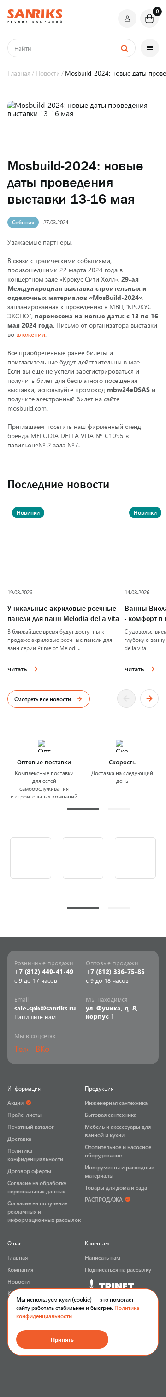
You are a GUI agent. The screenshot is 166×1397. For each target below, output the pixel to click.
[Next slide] (149, 698)
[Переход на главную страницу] (34, 16)
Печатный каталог (30, 1126)
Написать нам (102, 1257)
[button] (83, 809)
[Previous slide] (126, 698)
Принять (62, 1339)
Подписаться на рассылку (118, 1269)
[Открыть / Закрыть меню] (150, 48)
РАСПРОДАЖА (104, 1199)
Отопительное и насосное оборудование (118, 1151)
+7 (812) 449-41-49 (43, 972)
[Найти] (124, 48)
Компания (20, 1269)
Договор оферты (29, 1170)
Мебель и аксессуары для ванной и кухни (118, 1131)
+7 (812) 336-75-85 (115, 972)
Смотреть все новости (42, 699)
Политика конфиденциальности (35, 1154)
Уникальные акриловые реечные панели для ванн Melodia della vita (63, 613)
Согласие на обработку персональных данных (36, 1187)
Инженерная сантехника (116, 1102)
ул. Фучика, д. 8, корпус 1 (112, 1012)
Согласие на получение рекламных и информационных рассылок (44, 1211)
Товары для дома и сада (116, 1187)
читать (17, 668)
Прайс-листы (24, 1114)
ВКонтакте (42, 1048)
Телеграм (21, 1048)
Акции (15, 1102)
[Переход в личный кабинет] (127, 18)
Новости (18, 1281)
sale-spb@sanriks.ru (45, 1008)
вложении (30, 334)
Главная (17, 1257)
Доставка (19, 1138)
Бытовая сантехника (110, 1114)
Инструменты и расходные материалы (119, 1171)
